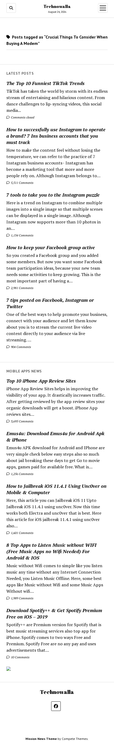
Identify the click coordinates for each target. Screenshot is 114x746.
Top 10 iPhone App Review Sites (41, 381)
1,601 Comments (21, 533)
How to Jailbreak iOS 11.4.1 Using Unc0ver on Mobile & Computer (56, 489)
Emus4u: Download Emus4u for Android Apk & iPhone (55, 436)
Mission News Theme (41, 739)
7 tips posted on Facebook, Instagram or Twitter (50, 303)
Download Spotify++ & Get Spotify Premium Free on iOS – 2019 (54, 613)
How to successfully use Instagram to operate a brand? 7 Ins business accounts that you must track (56, 135)
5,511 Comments (21, 183)
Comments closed (22, 117)
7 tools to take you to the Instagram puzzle (53, 195)
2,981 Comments (21, 288)
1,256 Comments (21, 474)
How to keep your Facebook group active (50, 247)
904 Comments (20, 347)
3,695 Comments (21, 421)
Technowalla (57, 6)
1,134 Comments (21, 235)
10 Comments (19, 657)
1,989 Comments (21, 598)
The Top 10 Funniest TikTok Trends (45, 83)
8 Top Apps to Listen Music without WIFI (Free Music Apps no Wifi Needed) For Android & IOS (51, 551)
